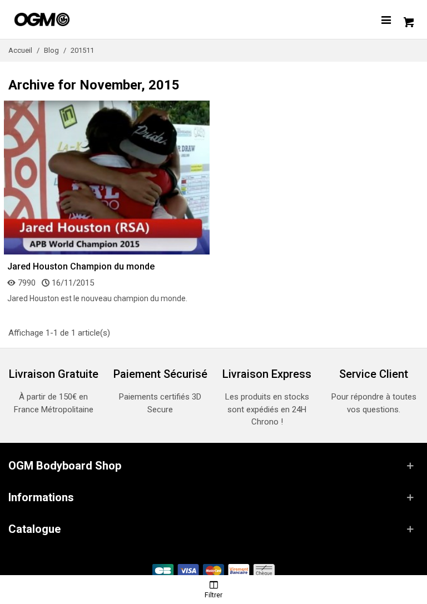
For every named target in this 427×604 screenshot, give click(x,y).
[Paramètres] (385, 19)
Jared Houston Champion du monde (81, 266)
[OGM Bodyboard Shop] (64, 19)
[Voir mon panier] (407, 19)
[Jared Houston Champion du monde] (107, 177)
